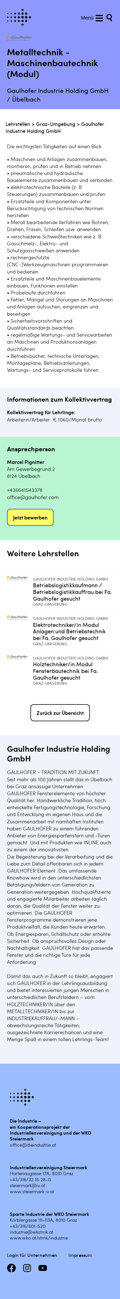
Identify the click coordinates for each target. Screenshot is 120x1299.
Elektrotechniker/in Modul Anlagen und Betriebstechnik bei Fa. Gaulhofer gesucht (69, 631)
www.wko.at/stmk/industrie (39, 1237)
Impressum (80, 1255)
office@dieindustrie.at (33, 1144)
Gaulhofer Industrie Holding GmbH (55, 127)
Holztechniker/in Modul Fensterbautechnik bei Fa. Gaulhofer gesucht (65, 670)
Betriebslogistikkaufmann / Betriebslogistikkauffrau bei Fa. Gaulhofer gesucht (72, 591)
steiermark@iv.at (27, 1185)
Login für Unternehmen (32, 1255)
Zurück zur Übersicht (60, 712)
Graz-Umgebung (55, 123)
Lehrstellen (18, 123)
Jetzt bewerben (30, 517)
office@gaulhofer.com (33, 496)
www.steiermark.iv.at (32, 1191)
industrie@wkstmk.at (31, 1231)
